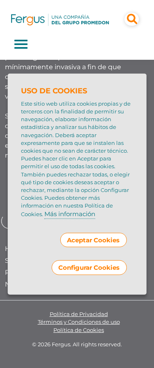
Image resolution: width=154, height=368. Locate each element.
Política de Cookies (78, 330)
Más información (69, 213)
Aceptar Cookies (93, 240)
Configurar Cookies (89, 267)
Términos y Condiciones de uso (79, 322)
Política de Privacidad (79, 314)
